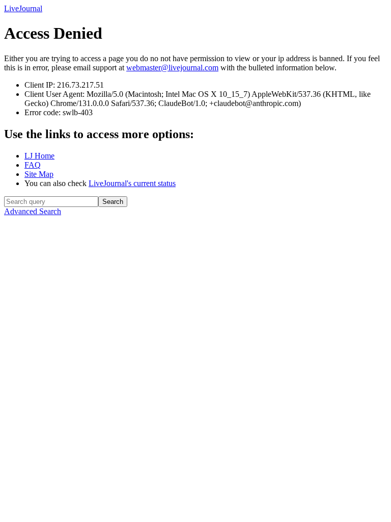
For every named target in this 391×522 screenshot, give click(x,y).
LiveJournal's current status (132, 183)
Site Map (38, 174)
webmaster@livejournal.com (172, 67)
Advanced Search (32, 211)
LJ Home (39, 155)
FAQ (32, 165)
